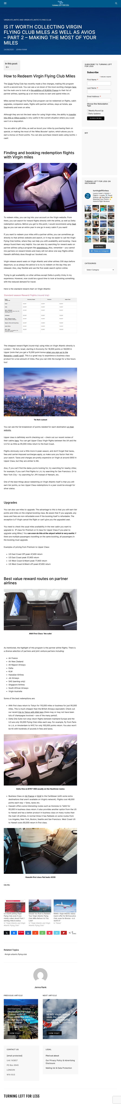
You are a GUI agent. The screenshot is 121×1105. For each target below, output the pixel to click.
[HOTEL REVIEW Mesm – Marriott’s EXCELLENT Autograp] (111, 224)
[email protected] (14, 1055)
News (49, 1012)
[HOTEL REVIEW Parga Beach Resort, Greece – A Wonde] (103, 208)
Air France (29, 796)
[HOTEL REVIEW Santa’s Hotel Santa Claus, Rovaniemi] (103, 239)
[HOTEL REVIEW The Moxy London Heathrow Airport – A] (95, 231)
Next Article (50, 995)
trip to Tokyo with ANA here (30, 712)
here (74, 87)
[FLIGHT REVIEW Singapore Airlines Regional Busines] (103, 224)
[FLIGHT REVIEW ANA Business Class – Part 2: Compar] (88, 231)
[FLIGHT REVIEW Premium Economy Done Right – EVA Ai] (103, 216)
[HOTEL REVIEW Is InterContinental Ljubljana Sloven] (88, 216)
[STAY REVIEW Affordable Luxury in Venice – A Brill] (88, 239)
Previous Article (13, 995)
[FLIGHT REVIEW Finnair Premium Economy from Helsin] (111, 231)
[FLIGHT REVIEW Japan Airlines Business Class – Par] (103, 231)
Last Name (92, 88)
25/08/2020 (51, 1027)
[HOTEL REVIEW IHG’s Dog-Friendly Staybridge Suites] (95, 224)
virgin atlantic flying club (16, 954)
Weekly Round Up (96, 110)
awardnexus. (43, 247)
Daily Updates (95, 113)
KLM (39, 796)
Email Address (94, 96)
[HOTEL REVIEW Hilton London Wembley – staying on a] (88, 208)
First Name (92, 79)
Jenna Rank (21, 49)
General (27, 1009)
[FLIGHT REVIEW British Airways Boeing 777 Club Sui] (95, 239)
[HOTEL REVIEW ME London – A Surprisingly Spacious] (88, 224)
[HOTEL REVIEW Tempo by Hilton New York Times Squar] (111, 208)
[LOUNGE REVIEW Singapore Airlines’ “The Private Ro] (111, 216)
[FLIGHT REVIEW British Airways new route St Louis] (95, 208)
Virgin (10, 84)
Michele (24, 1027)
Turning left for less (22, 1096)
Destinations (14, 1009)
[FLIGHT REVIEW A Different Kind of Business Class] (111, 239)
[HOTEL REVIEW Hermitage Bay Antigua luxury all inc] (95, 216)
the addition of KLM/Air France (44, 90)
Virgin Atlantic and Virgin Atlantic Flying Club (27, 20)
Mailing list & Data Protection (59, 1068)
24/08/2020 (9, 49)
